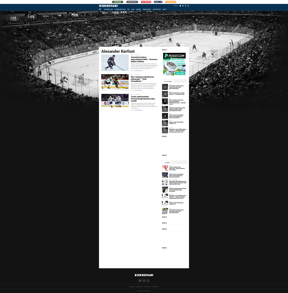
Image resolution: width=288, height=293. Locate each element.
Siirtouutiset (157, 9)
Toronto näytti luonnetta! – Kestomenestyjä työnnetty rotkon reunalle (143, 99)
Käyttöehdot (139, 287)
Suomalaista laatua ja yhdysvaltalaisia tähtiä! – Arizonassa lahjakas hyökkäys (144, 59)
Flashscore (175, 5)
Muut (164, 9)
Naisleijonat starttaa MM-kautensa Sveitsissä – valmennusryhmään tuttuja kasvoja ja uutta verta (177, 131)
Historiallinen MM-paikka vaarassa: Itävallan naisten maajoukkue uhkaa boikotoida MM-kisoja (177, 183)
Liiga (132, 9)
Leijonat (138, 9)
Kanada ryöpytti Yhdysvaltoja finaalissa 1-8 (176, 122)
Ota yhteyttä (155, 287)
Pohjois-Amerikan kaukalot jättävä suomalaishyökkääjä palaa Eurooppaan (177, 190)
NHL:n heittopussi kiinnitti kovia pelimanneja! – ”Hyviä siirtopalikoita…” (142, 79)
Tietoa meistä (147, 287)
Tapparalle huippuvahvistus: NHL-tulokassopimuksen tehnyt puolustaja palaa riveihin (177, 109)
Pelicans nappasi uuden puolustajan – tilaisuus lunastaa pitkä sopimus (177, 168)
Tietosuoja (132, 287)
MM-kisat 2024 (108, 9)
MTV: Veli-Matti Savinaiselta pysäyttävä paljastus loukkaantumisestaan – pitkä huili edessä (177, 102)
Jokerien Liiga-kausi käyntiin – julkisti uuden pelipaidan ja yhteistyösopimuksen (176, 116)
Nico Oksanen (139, 70)
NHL (129, 9)
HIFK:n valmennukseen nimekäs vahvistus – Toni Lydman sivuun (176, 93)
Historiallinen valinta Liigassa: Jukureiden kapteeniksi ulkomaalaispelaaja (176, 87)
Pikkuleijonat (147, 9)
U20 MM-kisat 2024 (120, 9)
